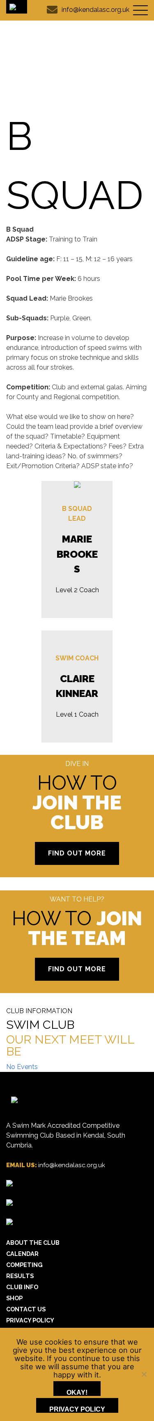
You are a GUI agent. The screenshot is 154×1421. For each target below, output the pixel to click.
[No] (144, 1374)
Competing (24, 1264)
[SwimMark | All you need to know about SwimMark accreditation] (9, 1203)
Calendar (22, 1253)
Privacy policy (77, 1409)
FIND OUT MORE (77, 853)
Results (20, 1275)
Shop (14, 1298)
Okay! (77, 1392)
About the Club (33, 1242)
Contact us (26, 1309)
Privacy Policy (30, 1320)
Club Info (22, 1286)
